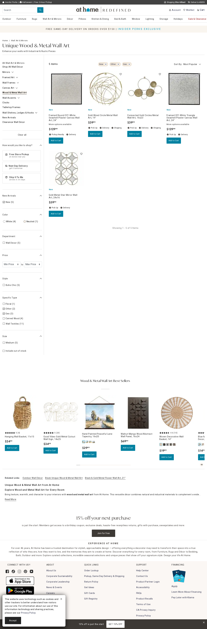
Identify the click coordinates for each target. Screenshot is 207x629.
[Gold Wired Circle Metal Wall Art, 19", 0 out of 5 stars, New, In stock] (106, 89)
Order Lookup (91, 570)
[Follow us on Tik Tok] (13, 571)
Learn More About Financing (187, 592)
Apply (175, 586)
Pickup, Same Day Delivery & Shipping (104, 576)
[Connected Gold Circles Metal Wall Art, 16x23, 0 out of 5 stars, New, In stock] (145, 89)
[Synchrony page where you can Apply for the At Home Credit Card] (179, 575)
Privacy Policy (143, 615)
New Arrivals (9, 195)
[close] (61, 599)
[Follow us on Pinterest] (25, 571)
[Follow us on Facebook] (7, 571)
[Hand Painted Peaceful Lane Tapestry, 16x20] (83, 441)
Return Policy (91, 582)
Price (5, 255)
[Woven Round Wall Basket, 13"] (174, 444)
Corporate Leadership (58, 582)
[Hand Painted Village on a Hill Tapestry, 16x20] (87, 441)
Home (5, 41)
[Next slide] (201, 464)
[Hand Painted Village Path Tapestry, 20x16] (90, 441)
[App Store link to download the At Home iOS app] (20, 580)
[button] (103, 9)
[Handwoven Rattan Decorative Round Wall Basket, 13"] (164, 444)
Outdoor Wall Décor (33, 478)
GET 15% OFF (115, 624)
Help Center (142, 570)
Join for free (103, 533)
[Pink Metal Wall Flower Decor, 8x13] (203, 444)
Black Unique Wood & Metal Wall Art (64, 478)
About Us (51, 570)
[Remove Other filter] (118, 64)
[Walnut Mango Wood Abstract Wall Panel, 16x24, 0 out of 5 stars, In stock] (138, 412)
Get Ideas (89, 587)
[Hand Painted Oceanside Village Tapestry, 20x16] (93, 441)
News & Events (54, 587)
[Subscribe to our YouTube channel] (31, 571)
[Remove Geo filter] (129, 64)
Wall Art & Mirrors (19, 41)
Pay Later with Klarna (183, 597)
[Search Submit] (40, 10)
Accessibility (143, 587)
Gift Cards (89, 593)
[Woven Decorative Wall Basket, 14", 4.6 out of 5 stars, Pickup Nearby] (176, 412)
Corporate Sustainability (59, 576)
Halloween (27, 2)
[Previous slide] (197, 464)
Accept (13, 620)
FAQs (139, 593)
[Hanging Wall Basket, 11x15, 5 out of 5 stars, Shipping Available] (22, 412)
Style (5, 278)
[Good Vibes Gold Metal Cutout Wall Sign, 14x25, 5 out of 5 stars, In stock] (60, 412)
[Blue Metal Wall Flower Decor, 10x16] (199, 444)
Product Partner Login (148, 582)
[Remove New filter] (106, 64)
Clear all (22, 135)
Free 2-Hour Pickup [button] (43, 2)
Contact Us (142, 576)
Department (8, 236)
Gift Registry (91, 598)
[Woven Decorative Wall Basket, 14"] (161, 444)
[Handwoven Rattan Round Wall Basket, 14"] (167, 444)
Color (5, 214)
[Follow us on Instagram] (19, 571)
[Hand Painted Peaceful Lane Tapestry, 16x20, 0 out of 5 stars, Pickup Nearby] (99, 412)
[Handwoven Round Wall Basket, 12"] (171, 444)
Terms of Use (143, 604)
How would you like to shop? (17, 145)
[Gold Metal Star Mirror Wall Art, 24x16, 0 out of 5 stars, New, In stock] (66, 168)
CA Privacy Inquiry (145, 610)
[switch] (81, 74)
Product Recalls (144, 598)
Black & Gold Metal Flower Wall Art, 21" (105, 478)
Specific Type (9, 297)
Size (4, 336)
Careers (50, 593)
